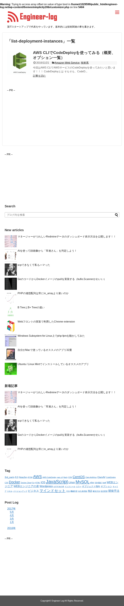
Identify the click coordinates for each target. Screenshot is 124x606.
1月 (12, 522)
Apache (23, 477)
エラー (78, 486)
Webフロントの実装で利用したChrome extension (46, 321)
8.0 (16, 477)
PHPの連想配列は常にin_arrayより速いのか (43, 293)
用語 (90, 491)
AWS (37, 476)
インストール (70, 486)
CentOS (79, 477)
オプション (106, 486)
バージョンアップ (20, 491)
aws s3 (60, 477)
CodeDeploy (111, 477)
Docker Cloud (26, 483)
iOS (43, 482)
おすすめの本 (58, 486)
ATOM (29, 477)
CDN (70, 477)
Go (33, 483)
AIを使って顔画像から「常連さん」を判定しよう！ (47, 250)
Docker (14, 482)
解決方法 (96, 491)
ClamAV (101, 477)
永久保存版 (82, 491)
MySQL (82, 481)
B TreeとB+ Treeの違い (31, 307)
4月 (12, 515)
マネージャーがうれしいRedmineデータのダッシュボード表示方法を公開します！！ (67, 236)
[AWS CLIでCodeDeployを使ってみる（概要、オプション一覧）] (19, 63)
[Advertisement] (34, 114)
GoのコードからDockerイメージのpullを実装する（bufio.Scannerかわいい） (62, 279)
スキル (9, 491)
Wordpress (46, 486)
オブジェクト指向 (91, 486)
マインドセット (53, 491)
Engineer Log (58, 601)
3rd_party (10, 477)
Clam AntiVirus (91, 477)
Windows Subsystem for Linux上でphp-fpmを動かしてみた (51, 335)
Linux (71, 482)
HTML (37, 483)
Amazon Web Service (67, 62)
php (92, 482)
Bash (65, 477)
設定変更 (104, 491)
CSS (6, 483)
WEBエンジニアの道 (26, 486)
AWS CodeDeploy (49, 477)
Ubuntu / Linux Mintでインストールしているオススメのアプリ (53, 364)
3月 (12, 518)
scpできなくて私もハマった (34, 265)
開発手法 (113, 490)
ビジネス (33, 490)
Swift (104, 483)
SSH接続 (98, 483)
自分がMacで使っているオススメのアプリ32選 (45, 350)
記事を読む (39, 75)
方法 (68, 491)
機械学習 (74, 491)
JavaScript (57, 481)
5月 (12, 512)
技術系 (85, 62)
